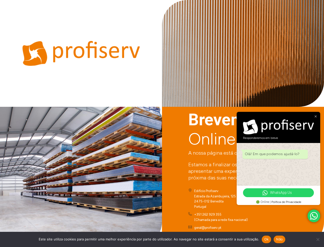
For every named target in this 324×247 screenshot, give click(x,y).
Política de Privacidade (286, 202)
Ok (266, 239)
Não (279, 239)
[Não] (317, 239)
